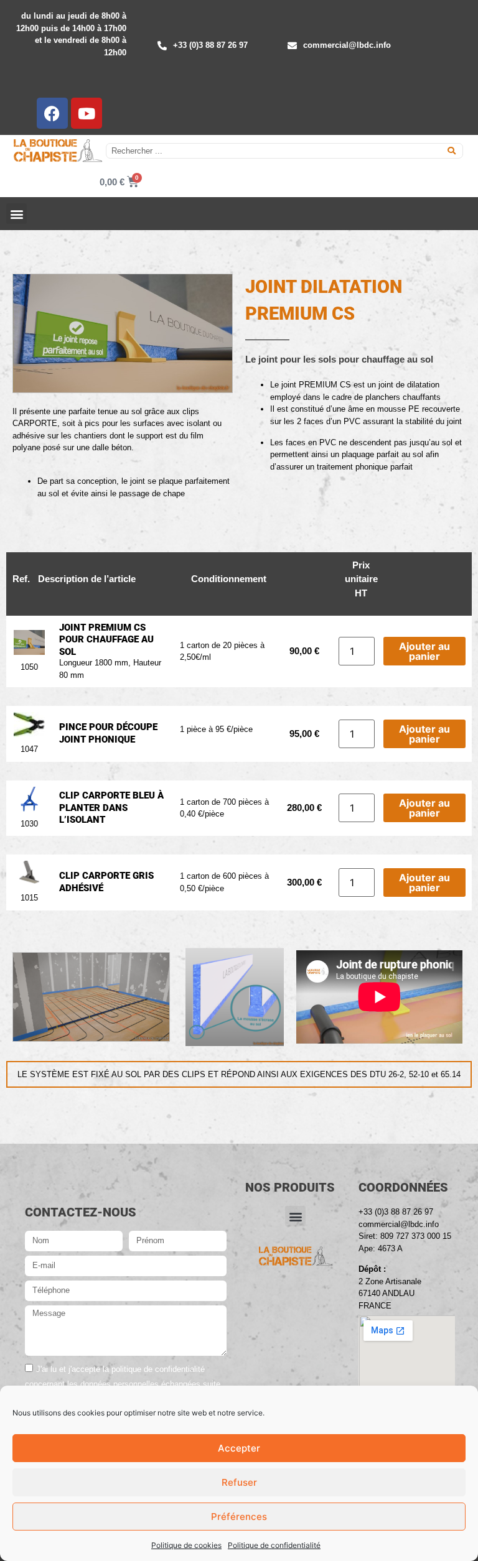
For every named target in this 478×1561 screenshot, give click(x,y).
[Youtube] (86, 113)
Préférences (239, 1516)
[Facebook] (52, 113)
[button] (16, 213)
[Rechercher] (451, 151)
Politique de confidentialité (274, 1545)
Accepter (239, 1448)
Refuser (239, 1482)
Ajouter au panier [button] (424, 651)
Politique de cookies (186, 1545)
